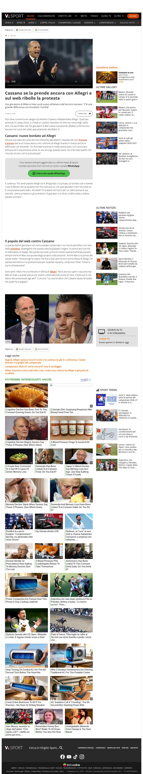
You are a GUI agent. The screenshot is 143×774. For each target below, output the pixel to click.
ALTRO (117, 16)
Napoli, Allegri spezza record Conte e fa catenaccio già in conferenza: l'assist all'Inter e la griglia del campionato (45, 361)
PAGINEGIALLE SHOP (46, 768)
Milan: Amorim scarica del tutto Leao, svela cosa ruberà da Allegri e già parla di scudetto (46, 372)
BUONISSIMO (118, 768)
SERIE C (32, 23)
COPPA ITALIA (47, 23)
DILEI (90, 768)
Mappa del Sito (113, 748)
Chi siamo (10, 771)
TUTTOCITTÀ (82, 768)
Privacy (27, 771)
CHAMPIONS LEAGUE (69, 23)
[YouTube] (69, 758)
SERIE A (9, 23)
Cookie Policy (36, 771)
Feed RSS (125, 748)
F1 (76, 16)
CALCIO (30, 16)
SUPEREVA (128, 768)
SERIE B (21, 23)
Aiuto (61, 771)
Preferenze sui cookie (50, 771)
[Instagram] (82, 758)
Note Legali (19, 771)
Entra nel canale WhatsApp (51, 173)
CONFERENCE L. (108, 23)
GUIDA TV (106, 16)
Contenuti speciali (86, 748)
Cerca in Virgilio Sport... (44, 748)
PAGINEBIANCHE (69, 768)
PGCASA (59, 768)
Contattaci (100, 748)
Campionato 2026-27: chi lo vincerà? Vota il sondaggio (33, 366)
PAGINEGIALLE (31, 768)
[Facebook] (62, 758)
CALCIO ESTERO (128, 23)
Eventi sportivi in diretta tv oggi (114, 342)
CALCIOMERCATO (46, 16)
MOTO (84, 16)
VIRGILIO (21, 768)
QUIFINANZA (107, 768)
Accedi (133, 16)
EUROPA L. (90, 23)
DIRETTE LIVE (65, 16)
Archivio (134, 748)
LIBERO (14, 768)
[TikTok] (75, 758)
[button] (138, 22)
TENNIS (94, 16)
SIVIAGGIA (97, 768)
